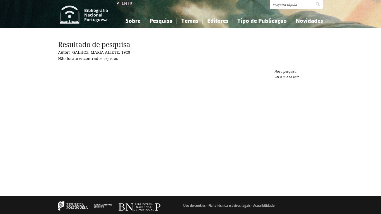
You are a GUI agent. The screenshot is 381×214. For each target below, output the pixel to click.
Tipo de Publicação (262, 20)
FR (130, 3)
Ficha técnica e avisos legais (229, 206)
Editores (217, 20)
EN (124, 3)
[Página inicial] (84, 14)
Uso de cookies (194, 206)
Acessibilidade (263, 206)
